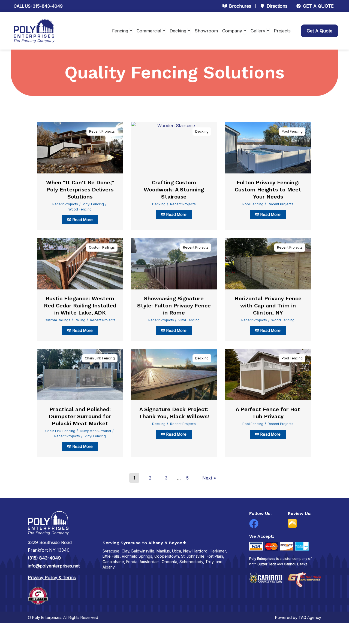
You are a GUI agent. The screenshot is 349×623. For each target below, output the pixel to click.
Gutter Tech (266, 564)
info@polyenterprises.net (54, 566)
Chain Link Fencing (100, 358)
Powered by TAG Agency (298, 617)
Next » (209, 478)
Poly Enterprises (262, 559)
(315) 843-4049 (44, 558)
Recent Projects (102, 131)
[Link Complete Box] (80, 176)
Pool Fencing (292, 131)
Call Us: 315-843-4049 (38, 6)
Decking (202, 131)
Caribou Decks (296, 564)
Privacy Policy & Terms (52, 577)
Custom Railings (102, 247)
